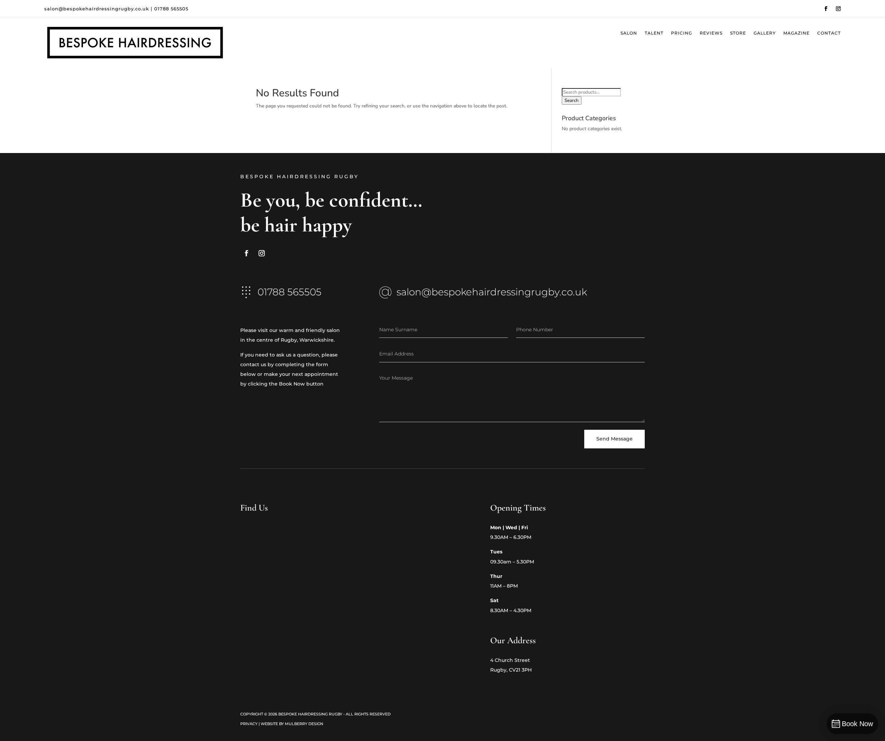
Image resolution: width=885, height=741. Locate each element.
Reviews (711, 33)
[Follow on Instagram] (838, 8)
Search (572, 100)
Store (738, 33)
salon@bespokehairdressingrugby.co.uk (96, 8)
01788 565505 (171, 8)
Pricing (681, 33)
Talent (654, 33)
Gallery (765, 33)
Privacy (249, 723)
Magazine (796, 33)
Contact (829, 33)
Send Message (614, 439)
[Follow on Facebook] (826, 8)
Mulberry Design (304, 723)
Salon (629, 33)
